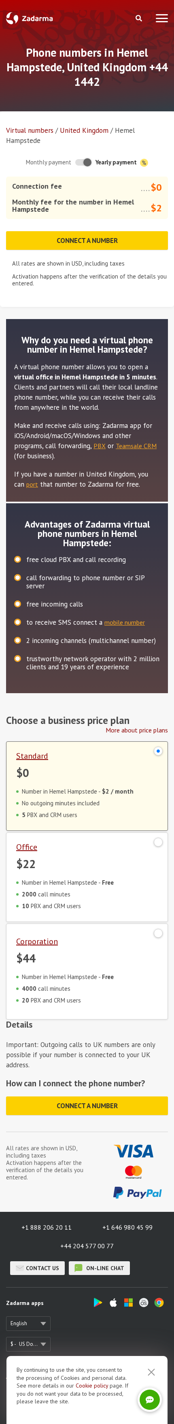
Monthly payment (48, 162)
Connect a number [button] (87, 240)
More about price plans (137, 730)
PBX (99, 446)
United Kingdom (84, 130)
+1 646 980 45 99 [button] (127, 1227)
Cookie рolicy (92, 1385)
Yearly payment (116, 162)
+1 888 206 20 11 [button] (46, 1227)
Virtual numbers (29, 130)
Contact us (42, 1268)
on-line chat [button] (104, 1268)
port (32, 484)
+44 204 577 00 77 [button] (87, 1246)
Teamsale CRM (136, 446)
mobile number (124, 622)
